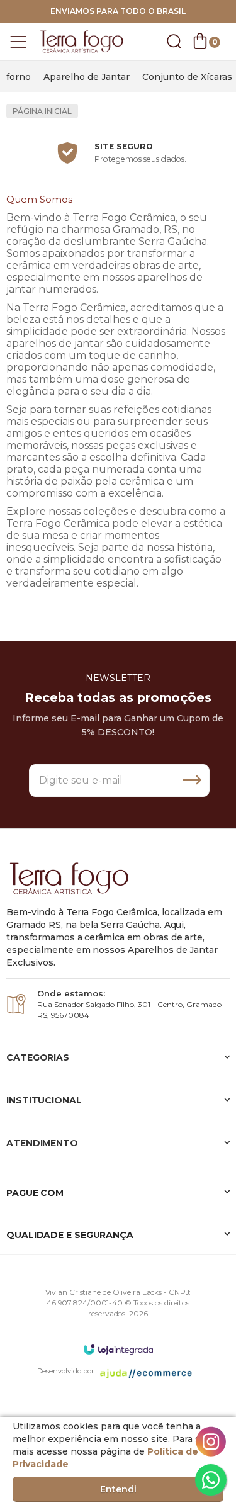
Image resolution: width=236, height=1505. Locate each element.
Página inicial (42, 111)
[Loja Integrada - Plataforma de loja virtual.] (118, 1349)
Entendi (118, 1489)
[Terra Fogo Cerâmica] (82, 42)
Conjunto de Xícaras (187, 76)
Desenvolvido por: (66, 1371)
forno (18, 76)
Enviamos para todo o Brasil (118, 11)
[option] (18, 76)
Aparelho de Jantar (86, 76)
